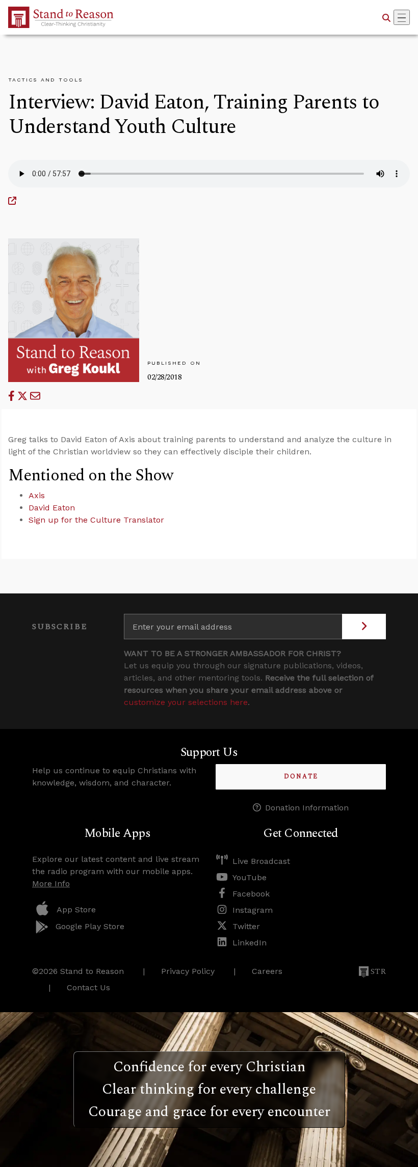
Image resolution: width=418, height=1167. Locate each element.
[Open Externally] (12, 201)
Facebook (251, 894)
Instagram (252, 910)
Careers (267, 971)
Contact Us (88, 987)
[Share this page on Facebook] (12, 396)
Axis (37, 495)
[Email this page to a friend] (35, 396)
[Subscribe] (364, 626)
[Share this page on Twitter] (23, 396)
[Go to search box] (386, 17)
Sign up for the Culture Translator (96, 520)
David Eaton (52, 507)
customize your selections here (186, 702)
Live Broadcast (261, 861)
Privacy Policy (188, 971)
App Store (76, 909)
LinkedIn (249, 942)
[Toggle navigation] (402, 17)
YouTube (249, 877)
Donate (301, 776)
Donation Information (307, 807)
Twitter (246, 926)
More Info (51, 883)
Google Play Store (90, 926)
